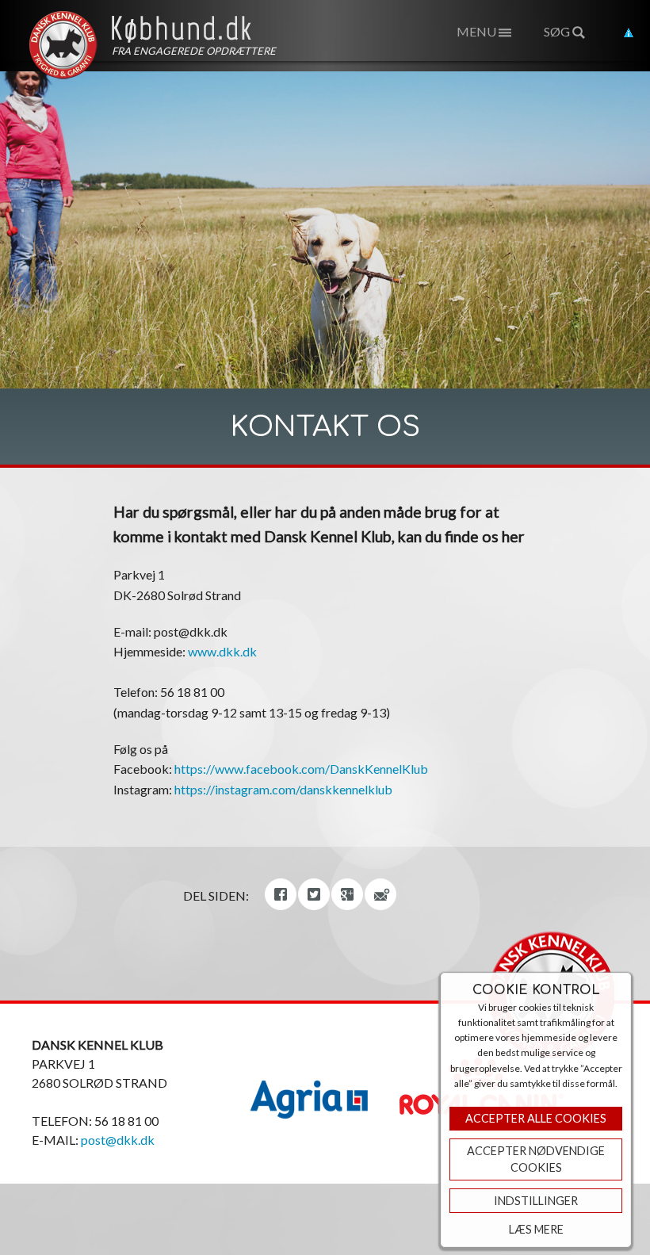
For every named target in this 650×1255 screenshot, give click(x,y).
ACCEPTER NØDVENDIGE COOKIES (536, 1159)
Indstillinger (536, 1200)
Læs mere (536, 1229)
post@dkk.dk (118, 1139)
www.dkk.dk (222, 651)
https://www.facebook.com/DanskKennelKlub (301, 768)
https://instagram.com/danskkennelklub (283, 789)
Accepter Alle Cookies (535, 1118)
